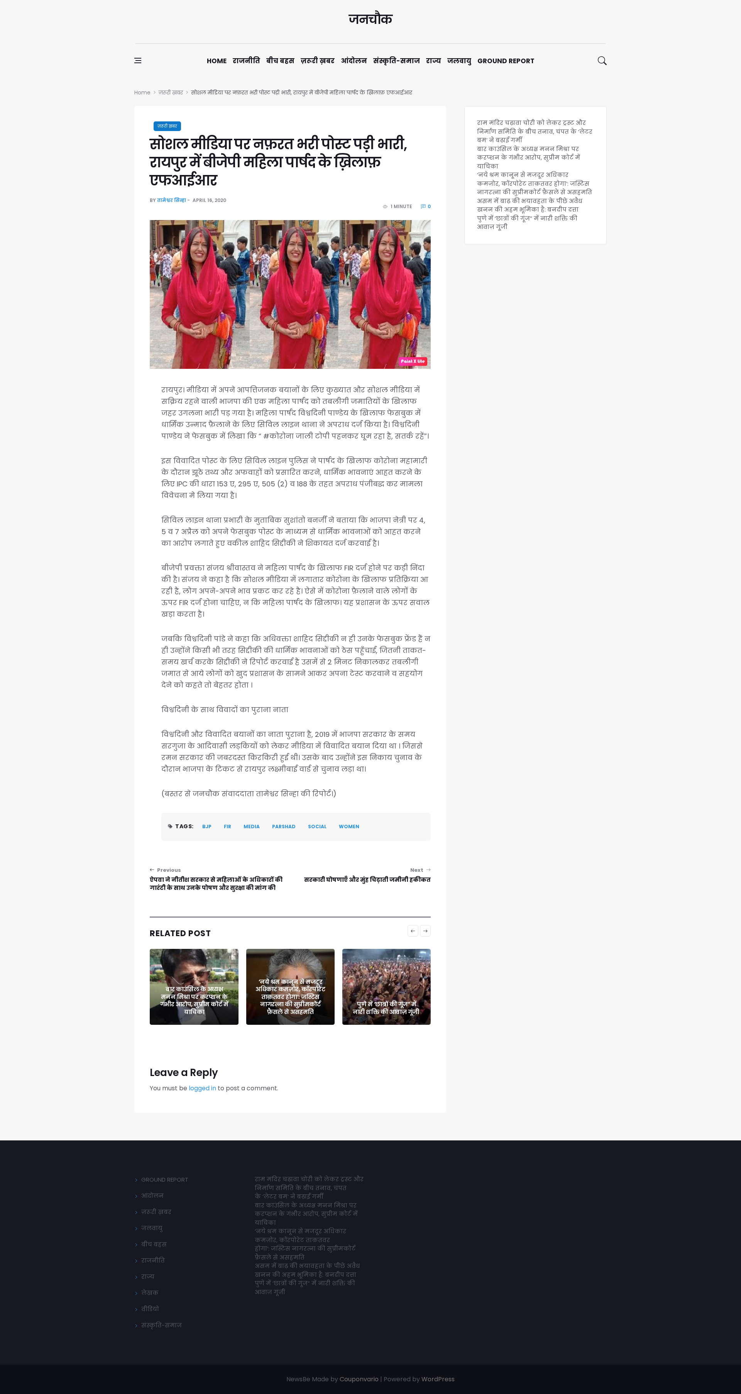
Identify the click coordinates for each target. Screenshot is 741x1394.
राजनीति (246, 61)
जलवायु (459, 61)
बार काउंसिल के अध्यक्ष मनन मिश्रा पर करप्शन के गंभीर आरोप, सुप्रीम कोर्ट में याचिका (194, 1000)
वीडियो (150, 1309)
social (317, 826)
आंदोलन (354, 61)
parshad (284, 826)
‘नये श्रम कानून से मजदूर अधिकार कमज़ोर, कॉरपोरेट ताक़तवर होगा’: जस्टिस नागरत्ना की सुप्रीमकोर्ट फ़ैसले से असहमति (290, 997)
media (252, 826)
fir (227, 826)
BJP (206, 826)
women (349, 826)
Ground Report (506, 61)
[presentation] (413, 931)
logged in (202, 1088)
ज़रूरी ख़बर (318, 61)
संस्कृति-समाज (396, 61)
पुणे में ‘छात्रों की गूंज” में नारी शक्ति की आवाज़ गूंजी (387, 1008)
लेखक (150, 1293)
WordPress (438, 1379)
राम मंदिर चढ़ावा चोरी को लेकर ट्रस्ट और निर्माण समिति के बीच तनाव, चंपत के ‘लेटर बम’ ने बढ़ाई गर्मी (534, 131)
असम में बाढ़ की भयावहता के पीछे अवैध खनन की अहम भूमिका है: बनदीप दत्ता (529, 205)
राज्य (433, 61)
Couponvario (359, 1379)
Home (217, 61)
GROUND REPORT (164, 1179)
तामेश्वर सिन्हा (171, 200)
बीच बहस (280, 61)
